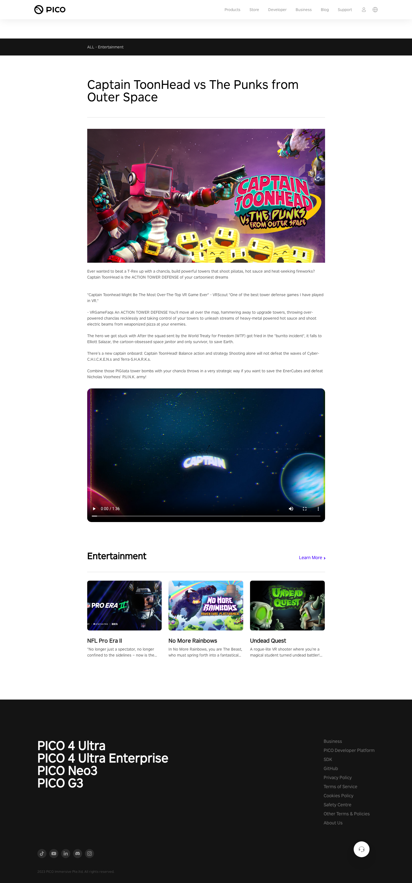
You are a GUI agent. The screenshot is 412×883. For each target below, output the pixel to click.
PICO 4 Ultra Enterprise (102, 758)
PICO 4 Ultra (71, 745)
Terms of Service (340, 787)
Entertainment (110, 47)
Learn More (310, 558)
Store (254, 9)
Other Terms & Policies (347, 814)
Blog (325, 9)
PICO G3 (60, 783)
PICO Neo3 (67, 770)
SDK (328, 759)
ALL (90, 47)
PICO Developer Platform (349, 750)
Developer (277, 9)
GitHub (331, 768)
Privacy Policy (338, 778)
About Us (333, 823)
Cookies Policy (338, 796)
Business (304, 9)
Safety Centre (337, 805)
